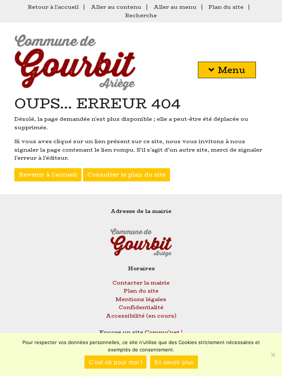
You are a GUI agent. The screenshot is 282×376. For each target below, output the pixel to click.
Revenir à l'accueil (48, 174)
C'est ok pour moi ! (115, 362)
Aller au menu (174, 7)
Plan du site (226, 7)
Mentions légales (141, 299)
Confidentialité (141, 307)
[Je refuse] (272, 354)
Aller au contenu (116, 7)
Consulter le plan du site (126, 174)
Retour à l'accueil (53, 7)
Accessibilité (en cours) (141, 315)
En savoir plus (174, 362)
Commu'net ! (164, 332)
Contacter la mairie (141, 282)
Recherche (141, 15)
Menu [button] (231, 70)
